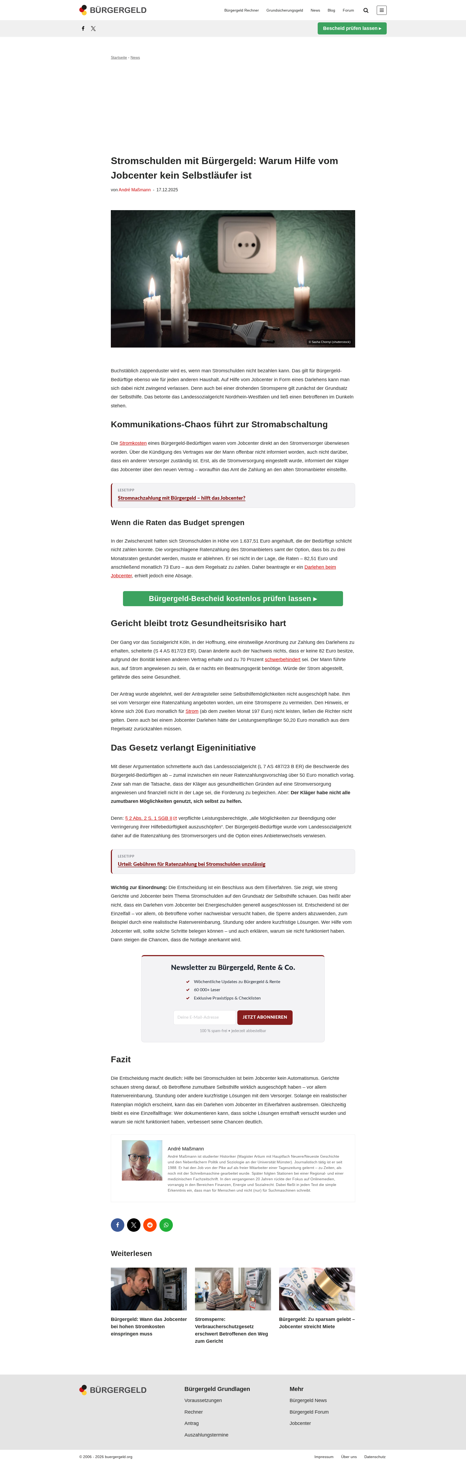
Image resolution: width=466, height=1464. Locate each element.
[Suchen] (366, 10)
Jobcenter (300, 1423)
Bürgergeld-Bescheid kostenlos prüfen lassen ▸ (233, 598)
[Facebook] (83, 28)
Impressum (324, 1457)
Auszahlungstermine (206, 1435)
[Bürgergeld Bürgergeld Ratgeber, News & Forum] (113, 10)
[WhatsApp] (166, 1225)
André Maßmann (135, 189)
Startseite (119, 57)
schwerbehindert (282, 659)
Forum (348, 10)
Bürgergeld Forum (309, 1412)
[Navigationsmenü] (382, 10)
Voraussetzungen (203, 1400)
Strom (192, 711)
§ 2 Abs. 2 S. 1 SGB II (148, 818)
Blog (331, 10)
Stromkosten (133, 443)
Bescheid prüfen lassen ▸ (352, 28)
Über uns (349, 1457)
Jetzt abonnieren (265, 1017)
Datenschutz (375, 1457)
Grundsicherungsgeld (284, 10)
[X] (93, 28)
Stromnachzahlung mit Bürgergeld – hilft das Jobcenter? (181, 498)
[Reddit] (150, 1225)
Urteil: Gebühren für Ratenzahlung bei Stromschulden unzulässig (191, 864)
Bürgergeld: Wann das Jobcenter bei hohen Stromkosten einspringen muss (149, 1327)
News (315, 10)
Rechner (193, 1412)
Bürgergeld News (308, 1400)
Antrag (191, 1423)
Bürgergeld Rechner (241, 10)
